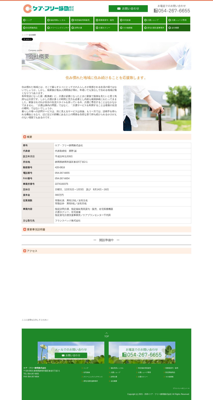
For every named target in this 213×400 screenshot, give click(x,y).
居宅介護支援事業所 (155, 28)
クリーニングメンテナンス (59, 28)
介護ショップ (153, 20)
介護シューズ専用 (178, 20)
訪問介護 (78, 28)
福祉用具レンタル (57, 20)
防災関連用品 (31, 28)
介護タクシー (104, 28)
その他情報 (127, 28)
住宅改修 (127, 20)
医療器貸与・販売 (106, 20)
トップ (29, 20)
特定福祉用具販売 (82, 20)
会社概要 (175, 28)
